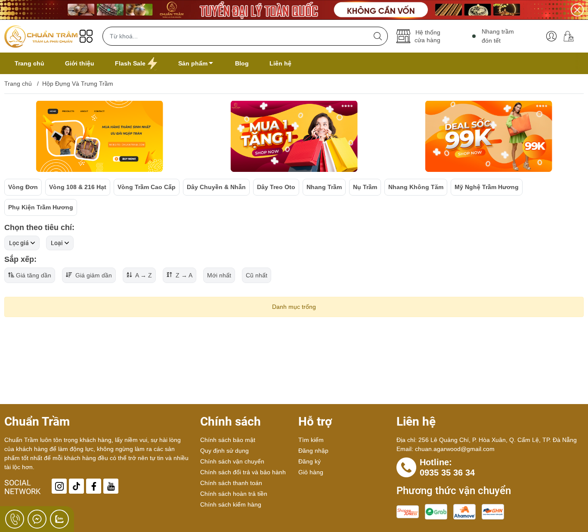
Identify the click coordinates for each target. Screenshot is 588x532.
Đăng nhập (313, 450)
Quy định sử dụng (224, 450)
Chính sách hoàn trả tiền (233, 493)
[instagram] (59, 486)
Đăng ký (309, 461)
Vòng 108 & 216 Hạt (77, 187)
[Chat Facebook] (37, 519)
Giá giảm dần (93, 275)
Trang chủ (18, 83)
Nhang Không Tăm (415, 187)
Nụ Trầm (365, 187)
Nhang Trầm (324, 187)
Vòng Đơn (23, 187)
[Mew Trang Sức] (99, 136)
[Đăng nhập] (551, 36)
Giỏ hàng (310, 472)
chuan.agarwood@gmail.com (455, 448)
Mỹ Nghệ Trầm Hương (487, 187)
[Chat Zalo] (59, 519)
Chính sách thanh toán (231, 482)
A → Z (143, 275)
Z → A (183, 275)
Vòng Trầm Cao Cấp (147, 187)
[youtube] (110, 486)
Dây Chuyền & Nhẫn (216, 187)
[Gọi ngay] (14, 519)
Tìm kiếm (311, 439)
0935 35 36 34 (447, 472)
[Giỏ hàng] (572, 36)
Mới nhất (219, 275)
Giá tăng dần (33, 275)
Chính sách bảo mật (227, 439)
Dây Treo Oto (276, 187)
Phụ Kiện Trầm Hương (40, 207)
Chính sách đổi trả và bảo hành (243, 472)
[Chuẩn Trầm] (40, 36)
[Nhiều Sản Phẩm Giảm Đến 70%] (294, 10)
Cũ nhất (256, 275)
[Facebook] (93, 486)
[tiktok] (76, 486)
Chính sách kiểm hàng (230, 504)
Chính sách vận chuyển (232, 461)
